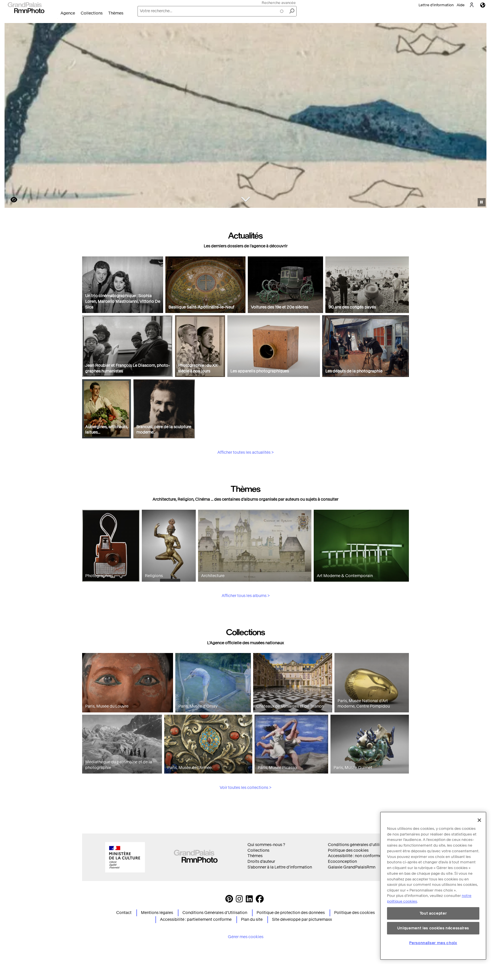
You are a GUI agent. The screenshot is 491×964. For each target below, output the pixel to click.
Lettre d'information (436, 5)
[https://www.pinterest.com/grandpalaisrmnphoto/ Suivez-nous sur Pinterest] (229, 900)
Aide (461, 5)
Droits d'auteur (261, 861)
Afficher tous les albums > (246, 596)
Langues (482, 5)
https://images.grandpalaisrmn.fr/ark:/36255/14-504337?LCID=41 (11, 200)
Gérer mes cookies (245, 937)
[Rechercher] (292, 11)
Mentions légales (157, 913)
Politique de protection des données (291, 913)
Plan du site (252, 919)
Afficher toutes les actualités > (245, 452)
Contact (124, 913)
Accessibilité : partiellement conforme (196, 919)
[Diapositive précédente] (12, 116)
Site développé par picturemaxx (302, 919)
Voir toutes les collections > (245, 787)
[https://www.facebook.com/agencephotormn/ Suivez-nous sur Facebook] (260, 900)
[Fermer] (479, 820)
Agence (68, 13)
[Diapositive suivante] (479, 116)
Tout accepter (433, 913)
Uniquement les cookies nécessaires (433, 928)
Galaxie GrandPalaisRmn (351, 867)
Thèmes (115, 13)
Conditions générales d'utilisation (359, 845)
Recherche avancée (279, 3)
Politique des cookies (348, 850)
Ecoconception (342, 861)
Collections (92, 13)
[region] (433, 886)
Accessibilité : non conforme (354, 856)
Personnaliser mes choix (433, 943)
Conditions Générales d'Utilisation (214, 913)
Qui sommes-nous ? (266, 845)
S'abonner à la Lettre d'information (279, 867)
